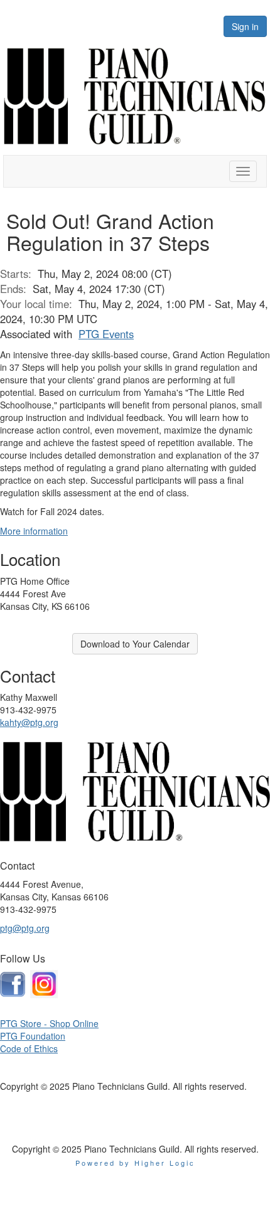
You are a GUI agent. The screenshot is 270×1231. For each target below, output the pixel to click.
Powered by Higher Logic (135, 1163)
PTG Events (106, 333)
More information (34, 531)
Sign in (245, 26)
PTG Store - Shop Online (49, 1023)
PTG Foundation (32, 1036)
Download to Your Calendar (135, 643)
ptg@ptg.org (25, 928)
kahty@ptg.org (29, 722)
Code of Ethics (29, 1048)
